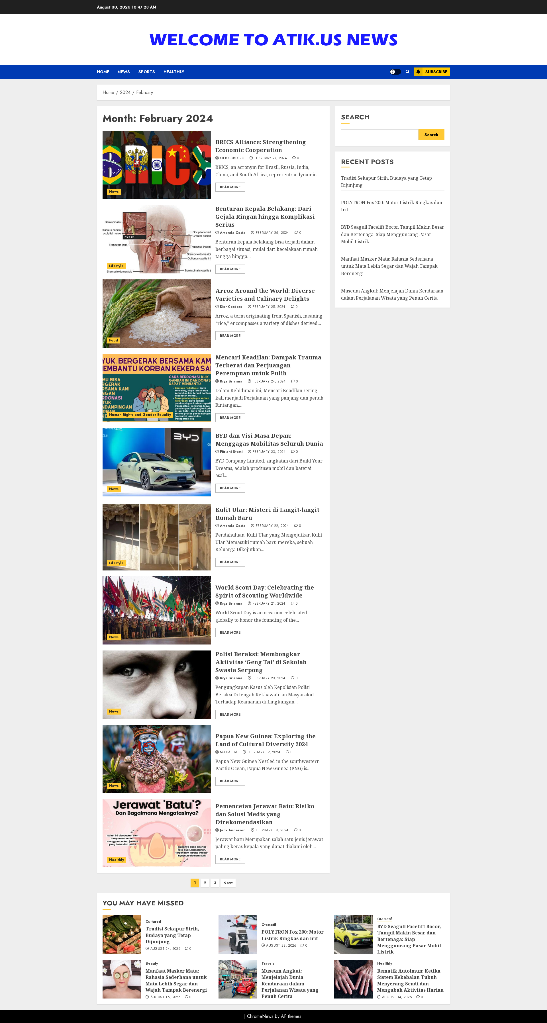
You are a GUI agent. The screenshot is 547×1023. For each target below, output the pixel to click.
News (124, 72)
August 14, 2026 (397, 997)
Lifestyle (116, 266)
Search (355, 117)
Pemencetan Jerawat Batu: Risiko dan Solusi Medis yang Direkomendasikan (264, 814)
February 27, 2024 (270, 158)
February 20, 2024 (269, 678)
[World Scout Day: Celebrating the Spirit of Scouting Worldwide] (157, 610)
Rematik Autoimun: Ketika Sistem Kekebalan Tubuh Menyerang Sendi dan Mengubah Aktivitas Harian (410, 980)
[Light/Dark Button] (395, 72)
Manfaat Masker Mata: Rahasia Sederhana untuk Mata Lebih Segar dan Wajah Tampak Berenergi (389, 266)
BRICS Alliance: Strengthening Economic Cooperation (260, 146)
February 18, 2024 (272, 830)
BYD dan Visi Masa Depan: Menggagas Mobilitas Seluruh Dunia (269, 439)
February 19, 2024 (264, 752)
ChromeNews (260, 1016)
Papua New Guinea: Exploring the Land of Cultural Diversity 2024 (265, 740)
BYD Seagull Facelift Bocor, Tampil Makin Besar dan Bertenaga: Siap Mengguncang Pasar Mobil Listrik (392, 234)
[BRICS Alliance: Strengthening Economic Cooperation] (157, 165)
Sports (146, 72)
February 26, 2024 (272, 233)
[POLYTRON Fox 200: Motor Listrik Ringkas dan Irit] (238, 934)
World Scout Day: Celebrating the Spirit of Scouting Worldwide (264, 591)
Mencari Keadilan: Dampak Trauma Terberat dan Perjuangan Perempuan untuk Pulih (268, 365)
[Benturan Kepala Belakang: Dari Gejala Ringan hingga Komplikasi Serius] (157, 239)
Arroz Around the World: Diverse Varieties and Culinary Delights (265, 294)
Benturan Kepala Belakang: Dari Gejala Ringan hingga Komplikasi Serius (265, 216)
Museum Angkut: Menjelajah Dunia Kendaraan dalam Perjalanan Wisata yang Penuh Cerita (290, 984)
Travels (268, 963)
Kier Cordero (232, 158)
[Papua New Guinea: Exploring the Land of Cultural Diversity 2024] (157, 759)
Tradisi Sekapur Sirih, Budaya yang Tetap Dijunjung (172, 935)
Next (228, 883)
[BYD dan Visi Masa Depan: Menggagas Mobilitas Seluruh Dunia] (157, 462)
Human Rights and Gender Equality (140, 414)
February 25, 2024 (269, 307)
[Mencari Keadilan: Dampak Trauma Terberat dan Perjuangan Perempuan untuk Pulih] (157, 388)
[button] (407, 71)
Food (113, 340)
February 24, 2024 (269, 381)
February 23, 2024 (269, 452)
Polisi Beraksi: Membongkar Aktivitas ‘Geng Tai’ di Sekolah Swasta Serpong (261, 662)
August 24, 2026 (165, 949)
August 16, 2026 (165, 997)
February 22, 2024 (272, 526)
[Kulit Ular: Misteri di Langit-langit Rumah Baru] (157, 536)
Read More (230, 187)
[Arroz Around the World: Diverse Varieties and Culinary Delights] (157, 313)
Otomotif (269, 924)
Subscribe (436, 72)
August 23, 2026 (281, 946)
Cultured (153, 921)
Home (103, 72)
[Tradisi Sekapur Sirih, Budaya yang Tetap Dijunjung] (122, 934)
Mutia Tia (228, 752)
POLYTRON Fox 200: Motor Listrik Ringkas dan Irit (293, 935)
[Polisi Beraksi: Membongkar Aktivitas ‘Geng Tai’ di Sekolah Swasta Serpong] (157, 684)
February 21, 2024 (269, 603)
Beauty (152, 963)
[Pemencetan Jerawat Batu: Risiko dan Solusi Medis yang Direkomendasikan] (157, 833)
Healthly (174, 72)
